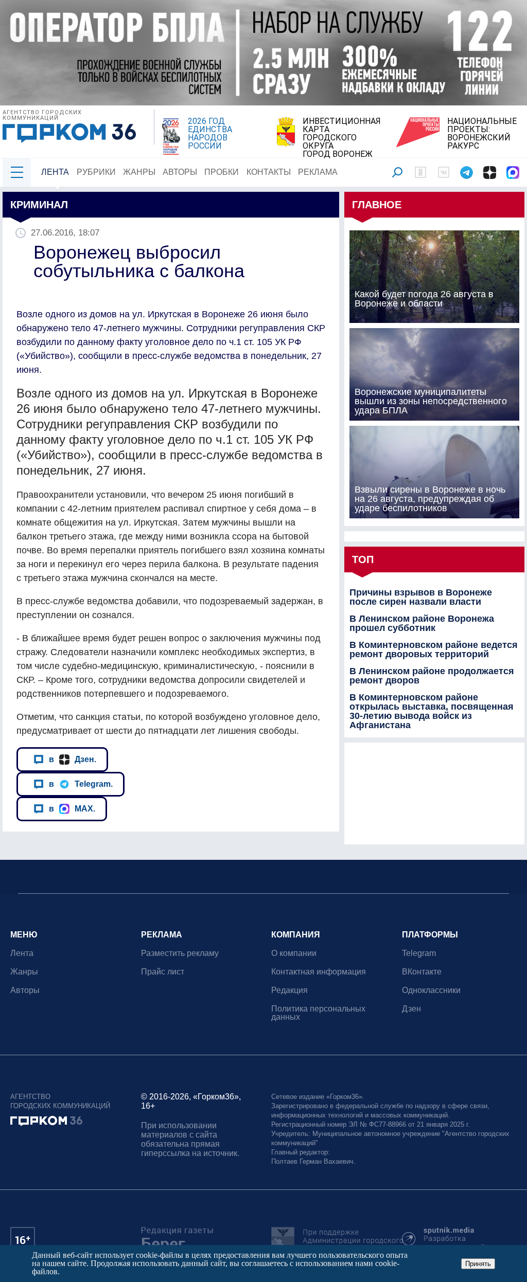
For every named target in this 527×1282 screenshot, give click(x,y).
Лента (55, 172)
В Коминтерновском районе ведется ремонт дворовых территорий (433, 649)
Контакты (269, 172)
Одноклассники (431, 990)
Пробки (221, 172)
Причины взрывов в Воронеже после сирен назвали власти (420, 597)
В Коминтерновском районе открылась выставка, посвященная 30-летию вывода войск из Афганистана (431, 711)
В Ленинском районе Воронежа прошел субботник (421, 623)
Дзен (411, 1008)
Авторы (180, 172)
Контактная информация (318, 971)
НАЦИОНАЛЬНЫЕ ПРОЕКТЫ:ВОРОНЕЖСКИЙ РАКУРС (482, 133)
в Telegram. (81, 783)
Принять (478, 1264)
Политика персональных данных (318, 1012)
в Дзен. (72, 759)
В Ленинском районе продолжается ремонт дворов (431, 675)
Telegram (419, 953)
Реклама (318, 172)
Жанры (139, 172)
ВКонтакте (422, 971)
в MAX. (72, 808)
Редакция (289, 990)
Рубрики (96, 172)
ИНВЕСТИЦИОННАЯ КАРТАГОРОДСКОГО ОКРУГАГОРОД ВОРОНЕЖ (342, 137)
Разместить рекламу (180, 953)
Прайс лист (162, 971)
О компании (294, 953)
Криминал (39, 204)
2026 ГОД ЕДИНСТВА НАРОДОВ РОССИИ (210, 133)
